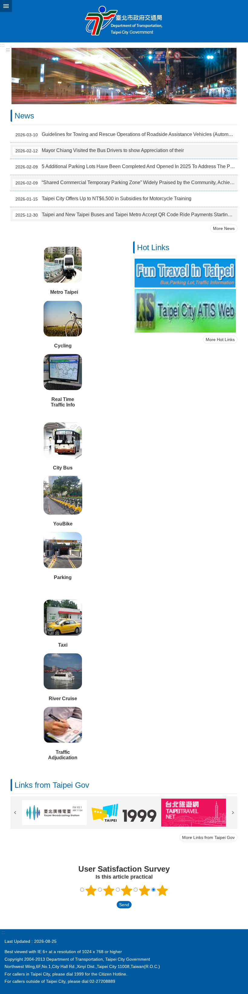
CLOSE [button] (6, 6)
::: (2, 45)
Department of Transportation (124, 21)
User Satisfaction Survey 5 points (162, 890)
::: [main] (8, 49)
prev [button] (15, 812)
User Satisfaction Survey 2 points (109, 890)
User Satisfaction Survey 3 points (126, 890)
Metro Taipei (64, 292)
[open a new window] (185, 273)
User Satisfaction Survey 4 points (144, 890)
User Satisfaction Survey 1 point (91, 890)
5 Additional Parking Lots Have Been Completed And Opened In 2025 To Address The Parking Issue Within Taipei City (126, 166)
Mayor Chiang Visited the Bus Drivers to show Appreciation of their (99, 150)
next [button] (232, 812)
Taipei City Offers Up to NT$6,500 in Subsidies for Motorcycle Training (103, 198)
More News (224, 228)
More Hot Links (220, 339)
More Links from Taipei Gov (208, 837)
